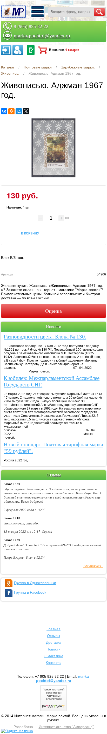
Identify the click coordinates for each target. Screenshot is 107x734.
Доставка (53, 642)
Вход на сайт (6, 50)
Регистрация (17, 50)
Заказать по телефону (31, 50)
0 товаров (72, 50)
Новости (53, 649)
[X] (26, 111)
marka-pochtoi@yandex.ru (42, 35)
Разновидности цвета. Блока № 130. (45, 337)
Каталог (7, 67)
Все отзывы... (93, 566)
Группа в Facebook (30, 592)
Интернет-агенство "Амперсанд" (66, 727)
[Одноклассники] (11, 111)
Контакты (53, 663)
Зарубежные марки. (78, 67)
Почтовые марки (38, 67)
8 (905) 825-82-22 (31, 26)
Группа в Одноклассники (35, 583)
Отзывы (53, 636)
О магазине (53, 656)
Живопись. (10, 73)
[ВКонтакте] (4, 111)
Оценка (53, 311)
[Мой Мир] (19, 111)
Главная (53, 629)
